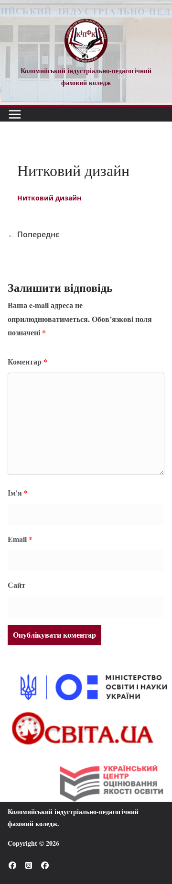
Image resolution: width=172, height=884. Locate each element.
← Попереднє (33, 234)
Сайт (16, 584)
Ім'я (18, 492)
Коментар (27, 361)
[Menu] (15, 114)
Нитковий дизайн (49, 197)
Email (20, 538)
